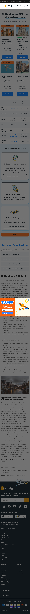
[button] (27, 6)
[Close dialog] (28, 300)
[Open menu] (3, 6)
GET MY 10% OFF (7, 313)
